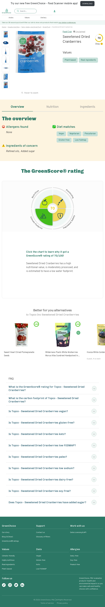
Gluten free (64, 140)
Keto (38, 564)
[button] (25, 11)
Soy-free (73, 560)
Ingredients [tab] (87, 107)
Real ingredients (88, 60)
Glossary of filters (43, 537)
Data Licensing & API (78, 532)
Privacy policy (62, 603)
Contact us (40, 532)
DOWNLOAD (87, 4)
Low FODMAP (41, 569)
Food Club (67, 32)
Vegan (61, 133)
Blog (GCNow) (7, 537)
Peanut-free (75, 564)
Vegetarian (74, 133)
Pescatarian (90, 133)
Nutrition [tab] (52, 107)
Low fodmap (80, 140)
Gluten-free (40, 560)
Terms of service (47, 603)
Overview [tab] (17, 107)
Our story (5, 532)
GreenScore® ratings (10, 541)
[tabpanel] (52, 134)
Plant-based (70, 60)
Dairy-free (74, 556)
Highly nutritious (8, 560)
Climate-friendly (8, 556)
